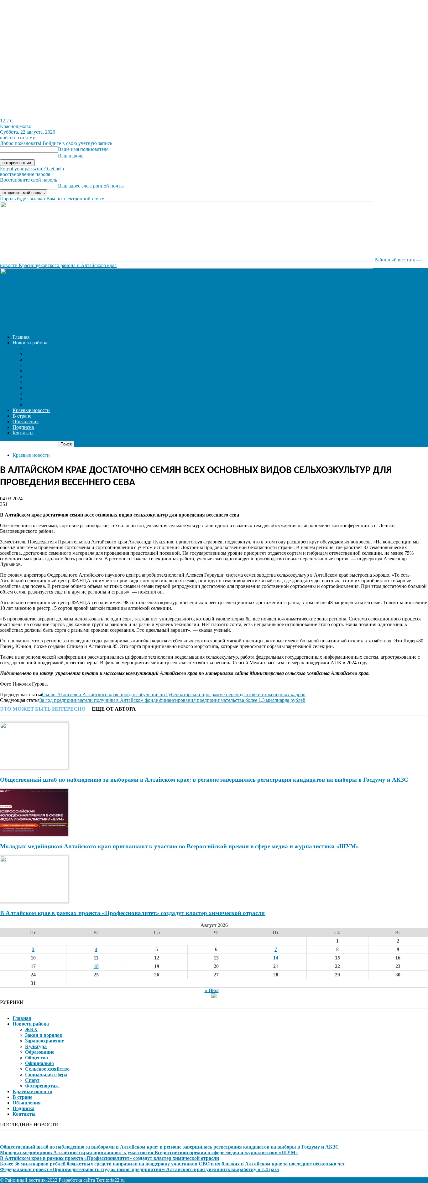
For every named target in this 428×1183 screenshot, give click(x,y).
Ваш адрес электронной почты (91, 185)
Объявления (26, 421)
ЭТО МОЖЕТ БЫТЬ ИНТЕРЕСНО (43, 709)
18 (96, 966)
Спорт (31, 399)
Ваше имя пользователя (83, 149)
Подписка (23, 427)
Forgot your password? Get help (32, 168)
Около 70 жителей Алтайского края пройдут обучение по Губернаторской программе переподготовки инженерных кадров (173, 694)
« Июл (212, 990)
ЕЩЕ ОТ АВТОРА (114, 709)
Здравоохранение (43, 360)
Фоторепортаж (41, 405)
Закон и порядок (43, 354)
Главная (21, 337)
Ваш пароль (70, 155)
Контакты (23, 432)
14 (275, 957)
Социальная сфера (46, 394)
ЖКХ (29, 349)
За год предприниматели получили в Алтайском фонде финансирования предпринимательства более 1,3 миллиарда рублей (172, 700)
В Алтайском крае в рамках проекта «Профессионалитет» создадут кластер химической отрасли (132, 913)
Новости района (30, 342)
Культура (35, 365)
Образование (39, 371)
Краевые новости (31, 410)
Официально (39, 382)
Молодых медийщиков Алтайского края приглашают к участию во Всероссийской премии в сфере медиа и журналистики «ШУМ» (179, 846)
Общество (36, 377)
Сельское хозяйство (48, 388)
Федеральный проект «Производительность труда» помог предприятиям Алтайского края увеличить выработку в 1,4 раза (139, 1169)
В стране (22, 416)
